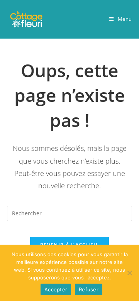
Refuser (88, 289)
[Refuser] (129, 273)
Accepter (55, 289)
